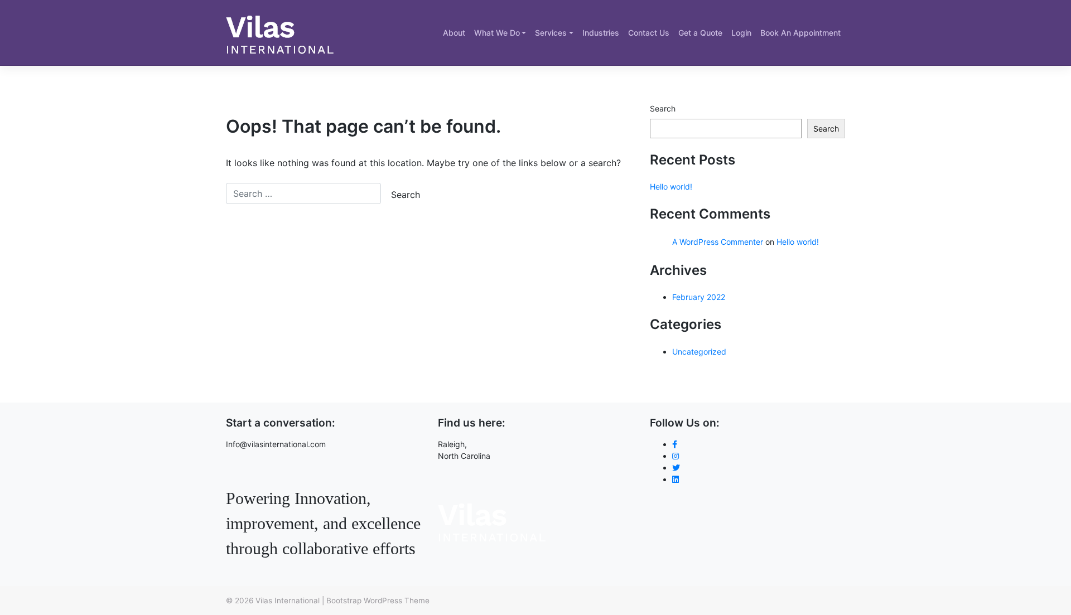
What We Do (497, 32)
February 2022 (698, 297)
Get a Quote (700, 32)
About (454, 32)
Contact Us (648, 32)
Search (663, 108)
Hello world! (671, 186)
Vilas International (287, 600)
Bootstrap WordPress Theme (378, 600)
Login (741, 32)
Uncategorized (699, 351)
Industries (600, 32)
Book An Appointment (800, 32)
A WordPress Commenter (717, 241)
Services (551, 32)
